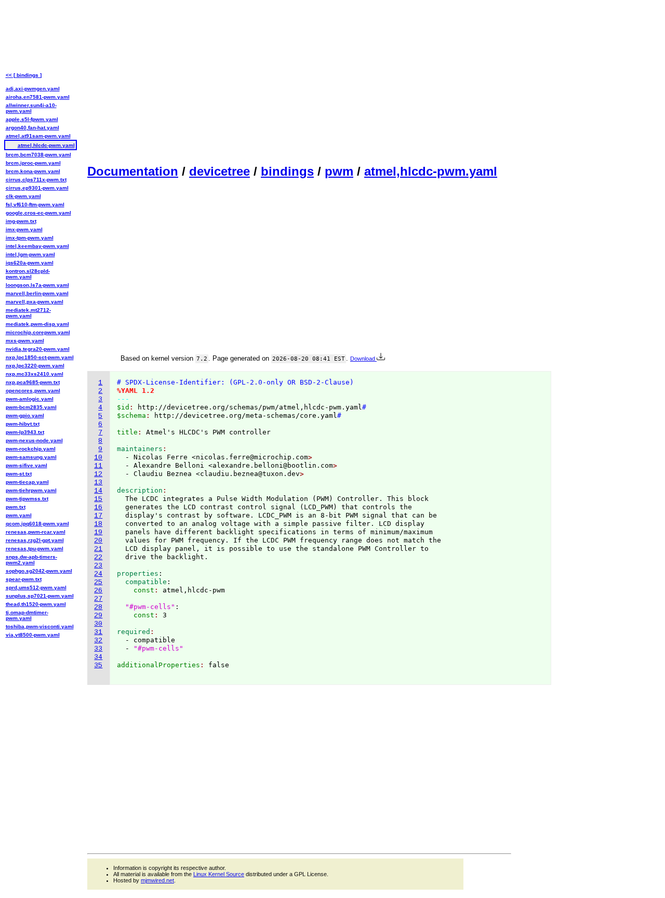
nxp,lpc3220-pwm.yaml (35, 365)
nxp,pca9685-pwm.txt (33, 382)
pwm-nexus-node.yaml (34, 440)
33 (98, 649)
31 (98, 632)
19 (98, 532)
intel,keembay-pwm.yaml (37, 246)
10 (98, 457)
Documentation (132, 171)
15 (98, 499)
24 (98, 574)
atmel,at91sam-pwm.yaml (38, 136)
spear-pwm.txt (24, 579)
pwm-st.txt (19, 474)
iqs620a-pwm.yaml (30, 263)
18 (98, 524)
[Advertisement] (299, 81)
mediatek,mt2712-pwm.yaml (28, 313)
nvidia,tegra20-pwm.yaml (38, 349)
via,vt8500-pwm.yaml (33, 635)
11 (98, 466)
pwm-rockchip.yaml (31, 449)
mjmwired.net (157, 880)
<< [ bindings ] (24, 75)
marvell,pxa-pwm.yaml (34, 302)
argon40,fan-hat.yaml (32, 127)
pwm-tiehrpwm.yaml (31, 490)
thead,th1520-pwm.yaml (36, 604)
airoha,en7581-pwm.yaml (38, 97)
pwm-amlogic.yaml (30, 399)
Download (363, 358)
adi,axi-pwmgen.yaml (33, 88)
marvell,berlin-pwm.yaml (37, 293)
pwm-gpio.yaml (25, 415)
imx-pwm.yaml (24, 229)
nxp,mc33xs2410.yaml (34, 374)
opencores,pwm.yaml (33, 390)
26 (98, 591)
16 (98, 507)
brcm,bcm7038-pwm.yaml (38, 154)
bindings (287, 171)
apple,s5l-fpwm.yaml (32, 119)
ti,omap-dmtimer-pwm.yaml (27, 615)
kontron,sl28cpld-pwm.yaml (28, 274)
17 (98, 516)
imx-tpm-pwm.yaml (30, 238)
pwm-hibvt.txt (22, 424)
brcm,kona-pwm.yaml (33, 171)
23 (98, 566)
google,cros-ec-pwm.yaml (38, 213)
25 (98, 582)
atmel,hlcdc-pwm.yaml (430, 171)
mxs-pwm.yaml (25, 341)
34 (98, 657)
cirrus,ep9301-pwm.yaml (37, 188)
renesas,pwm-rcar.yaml (35, 532)
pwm (339, 171)
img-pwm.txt (21, 221)
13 (98, 482)
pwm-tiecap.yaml (27, 482)
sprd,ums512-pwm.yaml (36, 587)
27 (98, 599)
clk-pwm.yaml (23, 196)
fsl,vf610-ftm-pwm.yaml (35, 204)
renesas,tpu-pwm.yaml (34, 548)
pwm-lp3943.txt (25, 432)
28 (98, 607)
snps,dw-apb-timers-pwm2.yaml (31, 559)
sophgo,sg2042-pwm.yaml (39, 571)
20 (98, 541)
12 (98, 474)
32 (98, 640)
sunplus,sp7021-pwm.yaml (40, 596)
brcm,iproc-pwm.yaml (33, 163)
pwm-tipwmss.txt (27, 498)
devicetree (219, 171)
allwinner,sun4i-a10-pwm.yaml (31, 108)
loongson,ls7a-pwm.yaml (37, 285)
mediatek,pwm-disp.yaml (37, 324)
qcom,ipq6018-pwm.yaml (37, 523)
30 (98, 624)
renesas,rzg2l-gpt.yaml (35, 540)
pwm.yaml (19, 515)
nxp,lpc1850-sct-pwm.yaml (40, 357)
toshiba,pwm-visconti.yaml (40, 626)
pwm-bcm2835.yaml (31, 407)
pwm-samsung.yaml (31, 457)
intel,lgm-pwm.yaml (30, 254)
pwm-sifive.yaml (26, 465)
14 (98, 491)
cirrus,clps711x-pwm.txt (36, 179)
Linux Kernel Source (218, 874)
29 (98, 615)
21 (98, 549)
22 (98, 557)
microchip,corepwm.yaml (38, 332)
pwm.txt (15, 507)
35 (98, 665)
